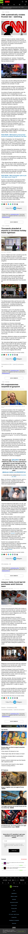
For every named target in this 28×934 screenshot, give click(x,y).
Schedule (14, 899)
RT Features (4, 770)
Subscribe (14, 850)
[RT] (5, 880)
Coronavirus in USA (6, 364)
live (7, 1)
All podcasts (24, 859)
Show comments (14, 222)
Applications (14, 893)
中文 (26, 877)
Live (14, 890)
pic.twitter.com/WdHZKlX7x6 (16, 472)
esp (7, 877)
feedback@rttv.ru (6, 217)
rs (22, 877)
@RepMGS (15, 460)
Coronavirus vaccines (7, 709)
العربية (2, 877)
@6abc (4, 472)
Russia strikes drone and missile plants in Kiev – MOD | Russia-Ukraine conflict (13, 8)
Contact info (14, 917)
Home (3, 225)
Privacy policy (14, 908)
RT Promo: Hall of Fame (14, 914)
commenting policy (14, 214)
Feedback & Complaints (14, 920)
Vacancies (14, 923)
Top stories (4, 729)
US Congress (4, 564)
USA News (7, 225)
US (2, 366)
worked (13, 533)
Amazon (3, 707)
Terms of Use (14, 905)
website (10, 549)
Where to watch (14, 896)
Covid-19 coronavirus (18, 364)
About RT (14, 911)
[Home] (1, 1)
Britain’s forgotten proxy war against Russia (12, 787)
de (14, 877)
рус (11, 877)
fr (18, 877)
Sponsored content (14, 902)
